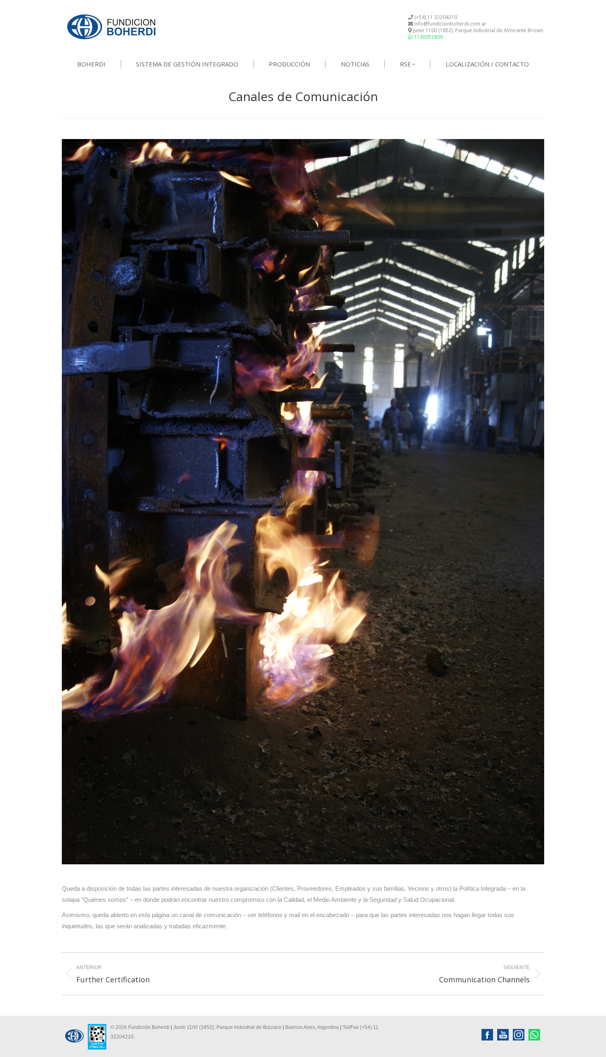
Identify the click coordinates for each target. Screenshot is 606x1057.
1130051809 (428, 36)
